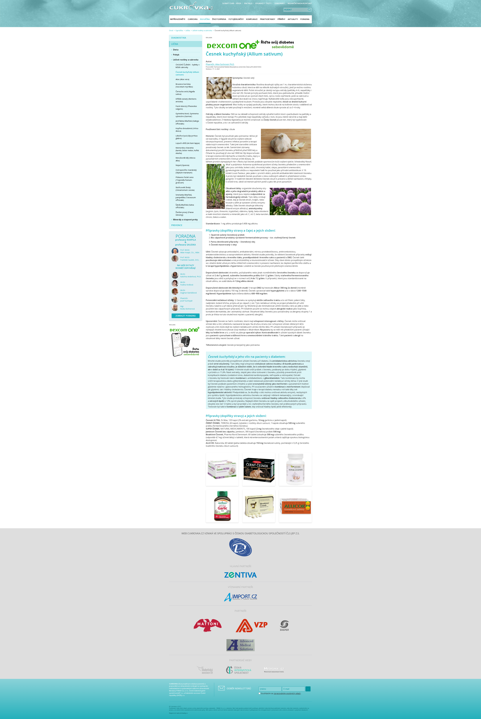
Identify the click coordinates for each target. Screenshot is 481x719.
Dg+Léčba (179, 30)
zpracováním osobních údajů (287, 693)
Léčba (188, 30)
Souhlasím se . (281, 693)
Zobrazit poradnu (185, 315)
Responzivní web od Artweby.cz (178, 713)
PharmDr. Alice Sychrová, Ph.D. (220, 64)
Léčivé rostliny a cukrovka (202, 30)
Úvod (171, 30)
